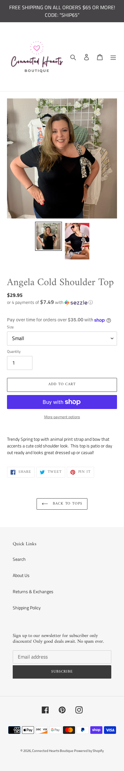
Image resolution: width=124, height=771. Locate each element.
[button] (50, 302)
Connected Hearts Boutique (53, 750)
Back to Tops (66, 503)
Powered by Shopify (89, 750)
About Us (21, 575)
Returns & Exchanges (33, 591)
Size (10, 327)
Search (19, 559)
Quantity (14, 351)
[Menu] (113, 57)
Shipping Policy (27, 607)
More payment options (62, 417)
